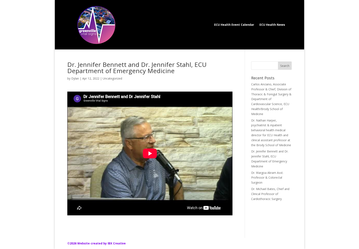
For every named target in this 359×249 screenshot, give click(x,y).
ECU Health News (272, 25)
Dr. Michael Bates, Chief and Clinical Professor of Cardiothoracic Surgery (270, 194)
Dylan (75, 78)
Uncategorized (112, 78)
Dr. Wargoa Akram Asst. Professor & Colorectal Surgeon (267, 178)
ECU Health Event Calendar (234, 25)
